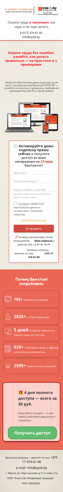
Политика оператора (33, 220)
